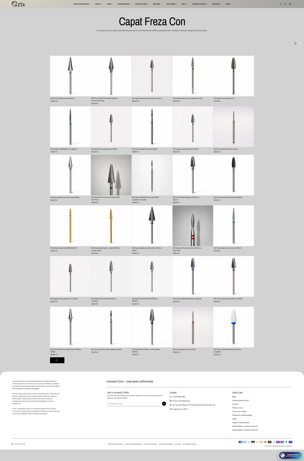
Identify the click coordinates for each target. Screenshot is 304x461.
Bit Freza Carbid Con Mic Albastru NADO (106, 349)
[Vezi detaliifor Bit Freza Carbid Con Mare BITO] (70, 76)
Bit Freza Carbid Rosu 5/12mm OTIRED (228, 299)
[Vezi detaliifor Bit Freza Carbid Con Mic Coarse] (233, 126)
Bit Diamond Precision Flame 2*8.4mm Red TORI (187, 249)
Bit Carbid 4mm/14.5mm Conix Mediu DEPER (146, 350)
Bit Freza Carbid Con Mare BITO (62, 98)
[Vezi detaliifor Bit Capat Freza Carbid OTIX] (233, 76)
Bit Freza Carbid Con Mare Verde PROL (65, 197)
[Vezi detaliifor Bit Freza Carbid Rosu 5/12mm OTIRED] (233, 276)
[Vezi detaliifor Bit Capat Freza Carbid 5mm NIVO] (193, 126)
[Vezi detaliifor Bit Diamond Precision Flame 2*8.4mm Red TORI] (193, 225)
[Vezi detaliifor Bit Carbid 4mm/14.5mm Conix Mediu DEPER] (152, 327)
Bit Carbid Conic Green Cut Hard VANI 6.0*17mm (105, 198)
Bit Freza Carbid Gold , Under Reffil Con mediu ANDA (106, 249)
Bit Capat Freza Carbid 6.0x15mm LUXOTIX (103, 300)
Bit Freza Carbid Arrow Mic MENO (144, 149)
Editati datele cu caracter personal (244, 426)
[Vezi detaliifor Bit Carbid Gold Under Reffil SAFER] (70, 225)
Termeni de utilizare (150, 444)
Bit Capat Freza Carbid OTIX (224, 98)
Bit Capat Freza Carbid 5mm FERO (104, 149)
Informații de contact (189, 444)
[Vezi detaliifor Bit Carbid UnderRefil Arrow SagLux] (70, 126)
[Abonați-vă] (164, 404)
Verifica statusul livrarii (240, 400)
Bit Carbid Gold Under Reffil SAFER (64, 248)
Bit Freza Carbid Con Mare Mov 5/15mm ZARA (147, 249)
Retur (234, 397)
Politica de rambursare (115, 444)
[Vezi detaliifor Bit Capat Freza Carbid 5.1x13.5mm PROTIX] (152, 276)
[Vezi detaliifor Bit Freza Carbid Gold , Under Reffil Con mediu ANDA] (111, 225)
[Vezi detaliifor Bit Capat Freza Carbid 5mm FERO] (111, 126)
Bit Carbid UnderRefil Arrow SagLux (64, 149)
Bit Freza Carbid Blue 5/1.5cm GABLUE (187, 299)
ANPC (234, 419)
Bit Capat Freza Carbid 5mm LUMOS (64, 299)
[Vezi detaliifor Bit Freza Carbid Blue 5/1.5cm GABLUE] (193, 276)
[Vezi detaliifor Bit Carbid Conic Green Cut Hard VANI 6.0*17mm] (111, 175)
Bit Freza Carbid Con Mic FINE (184, 349)
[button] (290, 4)
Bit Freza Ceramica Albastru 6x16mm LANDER (227, 350)
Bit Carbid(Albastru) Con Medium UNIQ (187, 98)
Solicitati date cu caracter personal (245, 430)
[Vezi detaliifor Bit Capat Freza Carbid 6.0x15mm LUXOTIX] (111, 276)
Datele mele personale (240, 422)
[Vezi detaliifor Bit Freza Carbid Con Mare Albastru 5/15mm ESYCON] (111, 76)
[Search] (281, 4)
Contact (235, 404)
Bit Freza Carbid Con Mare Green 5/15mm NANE (66, 350)
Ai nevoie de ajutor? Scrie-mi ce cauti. (283, 447)
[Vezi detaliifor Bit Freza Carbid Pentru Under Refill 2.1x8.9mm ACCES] (152, 175)
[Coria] (18, 4)
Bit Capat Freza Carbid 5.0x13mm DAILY (147, 98)
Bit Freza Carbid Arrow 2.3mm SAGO (227, 248)
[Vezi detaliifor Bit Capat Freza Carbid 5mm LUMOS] (70, 276)
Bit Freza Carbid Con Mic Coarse (226, 149)
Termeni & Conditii (239, 411)
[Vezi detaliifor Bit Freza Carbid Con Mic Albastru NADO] (111, 327)
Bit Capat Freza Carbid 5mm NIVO (185, 149)
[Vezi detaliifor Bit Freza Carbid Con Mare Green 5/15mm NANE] (70, 327)
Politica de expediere (166, 444)
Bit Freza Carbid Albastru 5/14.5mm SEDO (186, 198)
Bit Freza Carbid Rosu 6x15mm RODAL (228, 197)
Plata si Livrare (237, 408)
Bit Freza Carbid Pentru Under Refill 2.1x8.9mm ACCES (145, 198)
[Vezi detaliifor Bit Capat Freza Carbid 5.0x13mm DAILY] (152, 76)
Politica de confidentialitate (242, 415)
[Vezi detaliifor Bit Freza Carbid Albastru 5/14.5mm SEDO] (193, 175)
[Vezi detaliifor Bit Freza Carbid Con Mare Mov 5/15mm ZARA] (152, 225)
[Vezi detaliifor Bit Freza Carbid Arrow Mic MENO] (152, 126)
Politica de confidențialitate (133, 444)
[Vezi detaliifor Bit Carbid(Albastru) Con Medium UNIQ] (193, 76)
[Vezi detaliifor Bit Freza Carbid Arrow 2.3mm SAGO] (233, 225)
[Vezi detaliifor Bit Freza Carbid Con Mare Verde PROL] (70, 175)
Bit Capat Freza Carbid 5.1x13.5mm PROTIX (144, 300)
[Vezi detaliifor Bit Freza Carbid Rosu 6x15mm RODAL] (233, 175)
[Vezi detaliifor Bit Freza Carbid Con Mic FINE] (193, 327)
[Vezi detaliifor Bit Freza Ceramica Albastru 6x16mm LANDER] (233, 327)
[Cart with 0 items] (290, 4)
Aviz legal (178, 444)
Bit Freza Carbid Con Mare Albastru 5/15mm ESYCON (104, 99)
